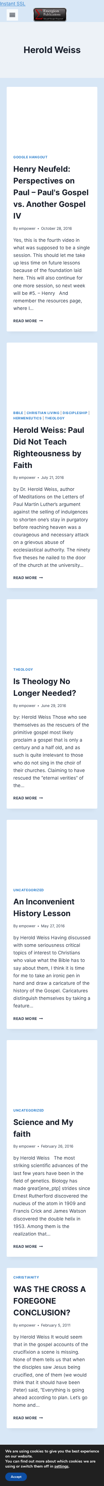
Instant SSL (13, 3)
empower (27, 228)
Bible (18, 413)
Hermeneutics (27, 418)
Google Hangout (30, 157)
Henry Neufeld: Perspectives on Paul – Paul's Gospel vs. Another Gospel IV (51, 192)
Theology (55, 418)
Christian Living (43, 413)
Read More (28, 321)
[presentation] (52, 117)
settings (61, 1466)
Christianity (26, 1277)
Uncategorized (28, 890)
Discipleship (75, 413)
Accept (16, 1477)
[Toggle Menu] (12, 15)
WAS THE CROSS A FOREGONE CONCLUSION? (49, 1300)
